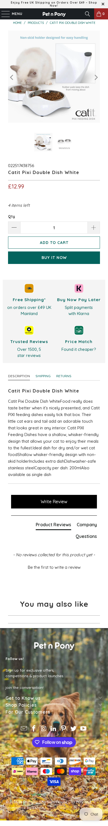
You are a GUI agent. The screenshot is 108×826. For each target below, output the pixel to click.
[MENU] (3, 13)
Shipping (43, 376)
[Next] (95, 78)
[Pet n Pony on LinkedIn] (54, 729)
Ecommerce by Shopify (26, 807)
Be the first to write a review (54, 567)
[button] (54, 566)
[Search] (87, 13)
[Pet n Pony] (54, 13)
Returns (63, 376)
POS (79, 802)
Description (19, 376)
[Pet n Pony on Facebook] (34, 729)
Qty (11, 216)
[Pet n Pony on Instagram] (44, 729)
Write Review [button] (54, 501)
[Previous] (12, 78)
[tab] (53, 526)
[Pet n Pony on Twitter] (74, 729)
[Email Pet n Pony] (24, 729)
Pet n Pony (28, 802)
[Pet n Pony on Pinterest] (64, 729)
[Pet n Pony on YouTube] (83, 729)
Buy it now (54, 257)
